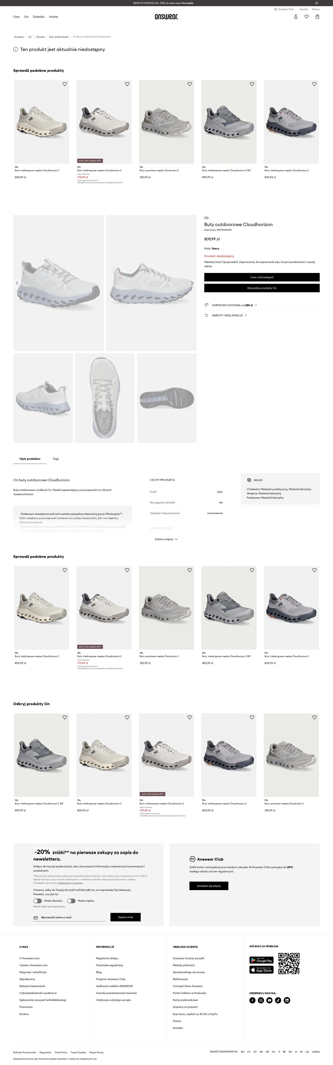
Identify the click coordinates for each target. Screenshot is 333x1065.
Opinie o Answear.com (33, 965)
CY (249, 1052)
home (53, 17)
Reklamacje (180, 979)
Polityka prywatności (24, 1052)
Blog (99, 972)
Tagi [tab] (56, 459)
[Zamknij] (317, 3)
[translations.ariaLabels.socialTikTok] (278, 1000)
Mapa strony (96, 1052)
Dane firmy (61, 1052)
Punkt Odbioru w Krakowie (189, 993)
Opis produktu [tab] (29, 459)
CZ (254, 1052)
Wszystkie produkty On (262, 288)
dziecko (39, 17)
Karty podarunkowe (185, 1000)
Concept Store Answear (188, 986)
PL (284, 1052)
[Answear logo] (166, 16)
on (26, 17)
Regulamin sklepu (107, 958)
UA (307, 1052)
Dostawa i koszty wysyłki (188, 958)
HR (267, 1052)
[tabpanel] (166, 503)
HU (273, 1052)
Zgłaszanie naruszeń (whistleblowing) (42, 1000)
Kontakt (178, 1028)
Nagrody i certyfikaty (33, 972)
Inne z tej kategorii (262, 277)
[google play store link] (261, 960)
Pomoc (177, 1021)
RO (290, 1052)
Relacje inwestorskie (32, 986)
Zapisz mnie (125, 917)
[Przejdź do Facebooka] (252, 1000)
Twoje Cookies (78, 1052)
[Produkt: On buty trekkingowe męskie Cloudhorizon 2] (41, 122)
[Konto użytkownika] (295, 16)
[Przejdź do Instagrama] (261, 1000)
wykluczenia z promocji (70, 882)
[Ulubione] (306, 16)
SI (296, 1052)
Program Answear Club (110, 979)
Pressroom (26, 1007)
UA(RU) (316, 1052)
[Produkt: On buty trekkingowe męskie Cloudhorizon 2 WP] (228, 122)
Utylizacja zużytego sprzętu (113, 1000)
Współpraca (27, 979)
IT (279, 1052)
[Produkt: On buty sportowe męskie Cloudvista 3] (166, 122)
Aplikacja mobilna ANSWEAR (114, 986)
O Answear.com (29, 958)
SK (301, 1052)
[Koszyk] (317, 16)
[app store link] (261, 969)
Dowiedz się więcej (209, 886)
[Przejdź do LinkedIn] (287, 1000)
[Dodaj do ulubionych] (65, 84)
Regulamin (45, 1052)
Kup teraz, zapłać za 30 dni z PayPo (195, 1014)
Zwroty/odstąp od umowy (189, 972)
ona (16, 17)
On (206, 217)
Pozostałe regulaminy (109, 965)
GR (261, 1052)
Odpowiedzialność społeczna (38, 993)
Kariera (24, 1014)
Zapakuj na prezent (185, 1007)
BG (242, 1052)
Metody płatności (184, 965)
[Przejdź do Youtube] (269, 1000)
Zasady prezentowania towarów (116, 993)
